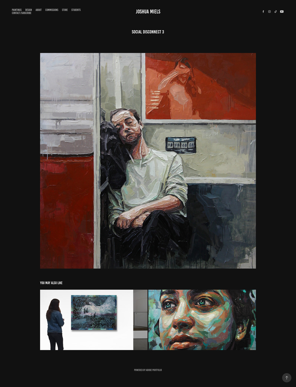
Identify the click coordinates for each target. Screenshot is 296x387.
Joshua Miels (148, 11)
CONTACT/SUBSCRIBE (21, 13)
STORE (65, 10)
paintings (17, 10)
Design (28, 10)
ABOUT (39, 10)
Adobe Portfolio (154, 370)
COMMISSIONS (51, 10)
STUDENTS (76, 10)
